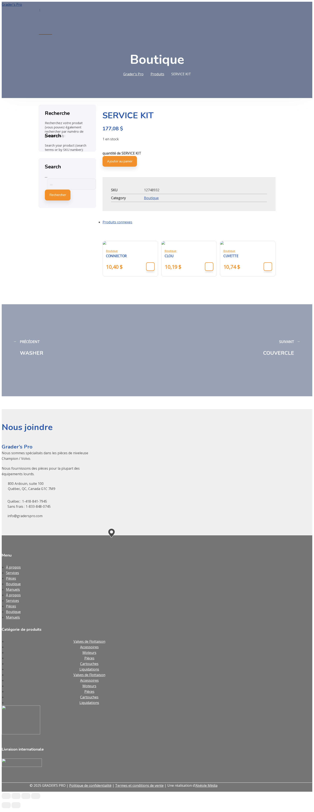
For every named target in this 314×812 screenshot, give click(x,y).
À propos (13, 567)
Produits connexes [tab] (117, 222)
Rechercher (57, 195)
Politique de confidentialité (90, 785)
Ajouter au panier (119, 161)
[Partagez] (25, 796)
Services (12, 572)
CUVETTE (230, 256)
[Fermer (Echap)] (35, 796)
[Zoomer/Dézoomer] (6, 796)
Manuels (13, 589)
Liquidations (89, 669)
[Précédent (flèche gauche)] (6, 805)
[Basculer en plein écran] (16, 796)
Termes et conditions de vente (139, 785)
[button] (150, 266)
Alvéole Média (206, 785)
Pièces (11, 578)
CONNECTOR (116, 256)
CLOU (169, 256)
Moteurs (89, 652)
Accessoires (89, 647)
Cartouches (89, 663)
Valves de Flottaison (89, 641)
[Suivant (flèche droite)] (16, 805)
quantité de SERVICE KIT (122, 153)
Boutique (151, 198)
